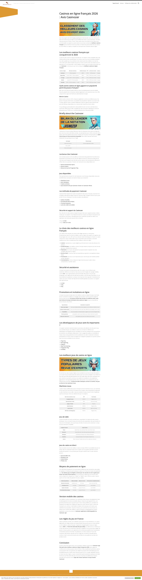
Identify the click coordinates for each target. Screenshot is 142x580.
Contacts (122, 3)
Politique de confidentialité (131, 3)
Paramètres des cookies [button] (129, 578)
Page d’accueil (116, 3)
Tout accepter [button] (137, 578)
